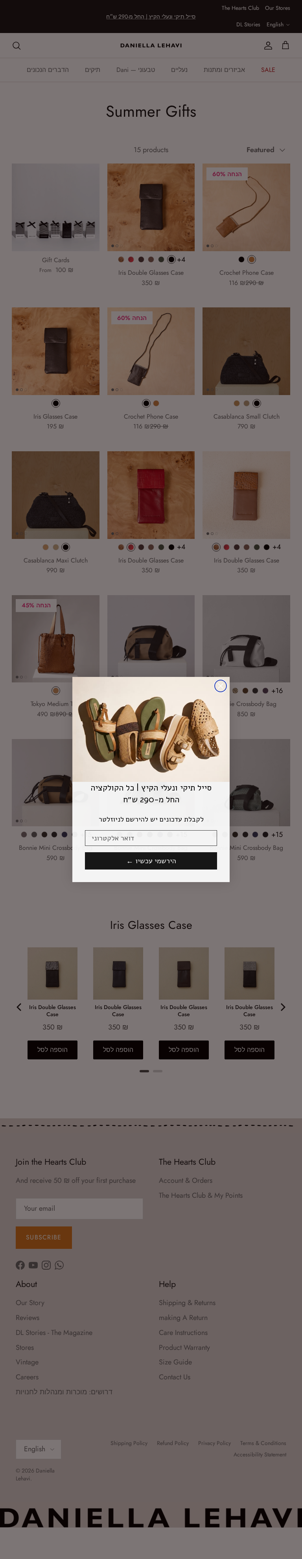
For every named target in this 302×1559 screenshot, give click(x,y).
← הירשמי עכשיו (151, 861)
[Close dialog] (220, 686)
